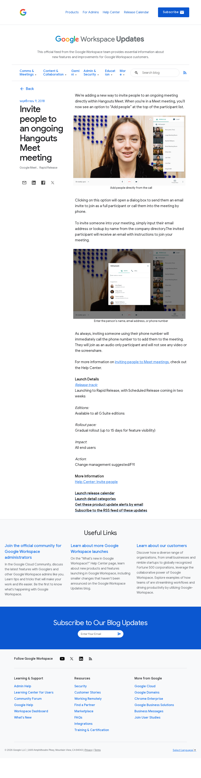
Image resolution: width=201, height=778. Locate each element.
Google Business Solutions (154, 705)
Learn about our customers (162, 545)
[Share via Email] (24, 182)
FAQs (78, 718)
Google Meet (28, 167)
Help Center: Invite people (96, 482)
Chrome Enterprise (148, 699)
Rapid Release (48, 167)
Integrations (83, 724)
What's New (23, 718)
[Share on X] (52, 182)
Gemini (75, 72)
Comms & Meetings (28, 72)
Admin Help (22, 686)
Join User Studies (147, 718)
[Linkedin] (81, 658)
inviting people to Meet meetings (142, 362)
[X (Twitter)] (71, 658)
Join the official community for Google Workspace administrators (33, 551)
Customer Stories (87, 692)
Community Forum (28, 699)
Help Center (111, 12)
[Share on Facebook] (43, 182)
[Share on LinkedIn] (33, 182)
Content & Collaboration (54, 72)
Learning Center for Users (33, 692)
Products (72, 12)
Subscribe (173, 12)
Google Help (23, 705)
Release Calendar (136, 12)
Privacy (88, 750)
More (123, 72)
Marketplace (83, 711)
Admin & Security (91, 72)
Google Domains (146, 692)
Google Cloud (144, 686)
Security (80, 686)
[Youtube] (62, 658)
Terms (97, 750)
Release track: (86, 385)
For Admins (91, 12)
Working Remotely (88, 699)
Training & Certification (91, 730)
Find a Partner (84, 705)
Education (110, 72)
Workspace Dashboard (31, 711)
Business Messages (148, 711)
